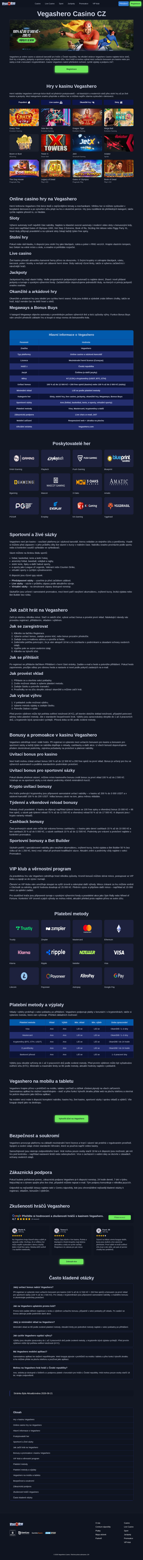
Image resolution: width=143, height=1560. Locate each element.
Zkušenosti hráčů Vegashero (26, 1492)
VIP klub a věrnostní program (26, 1458)
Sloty (117, 102)
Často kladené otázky (22, 1497)
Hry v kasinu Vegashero (23, 1419)
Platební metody (20, 1464)
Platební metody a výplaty (24, 1470)
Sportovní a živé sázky (23, 1442)
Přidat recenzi (119, 1217)
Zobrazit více (71, 1261)
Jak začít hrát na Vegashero (25, 1447)
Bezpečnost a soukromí (23, 1481)
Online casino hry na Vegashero (27, 1425)
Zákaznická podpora (22, 1486)
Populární (23, 102)
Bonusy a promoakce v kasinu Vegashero (31, 1453)
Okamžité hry (85, 102)
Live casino (54, 102)
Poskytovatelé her (21, 1436)
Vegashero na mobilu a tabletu (26, 1475)
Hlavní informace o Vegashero (26, 1431)
